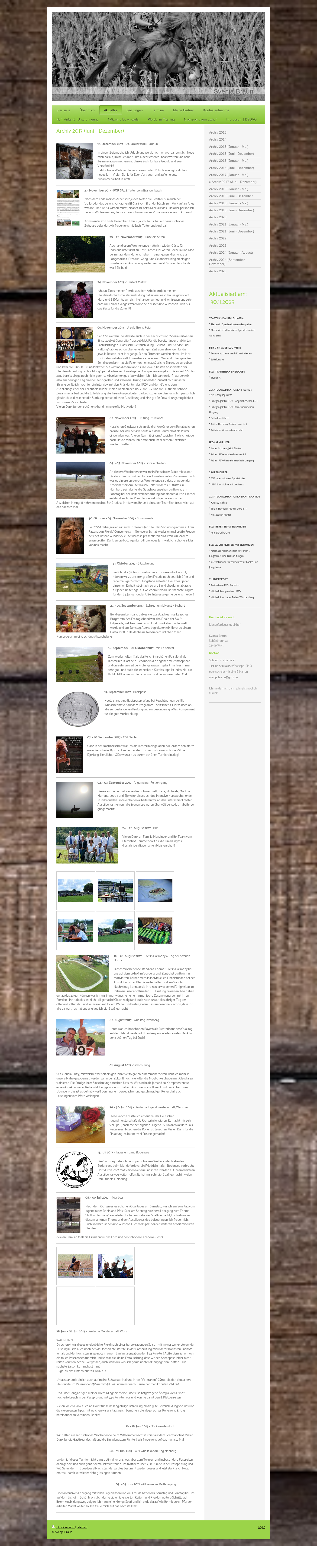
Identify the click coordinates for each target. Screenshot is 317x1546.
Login (261, 1527)
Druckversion (65, 1527)
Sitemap (82, 1527)
